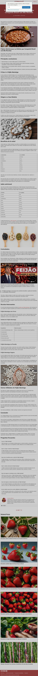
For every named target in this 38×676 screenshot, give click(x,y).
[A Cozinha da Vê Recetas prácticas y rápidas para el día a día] (19, 1)
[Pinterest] (4, 505)
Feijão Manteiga (13, 220)
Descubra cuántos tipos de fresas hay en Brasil (12, 563)
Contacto (26, 673)
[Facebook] (5, 505)
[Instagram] (3, 671)
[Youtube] (1, 505)
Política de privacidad (9, 673)
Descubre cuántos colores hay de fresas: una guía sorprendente (16, 614)
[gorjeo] (21, 510)
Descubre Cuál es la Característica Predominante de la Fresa (15, 588)
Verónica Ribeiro (17, 15)
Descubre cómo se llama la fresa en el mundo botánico (14, 538)
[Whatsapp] (16, 510)
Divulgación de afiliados (19, 673)
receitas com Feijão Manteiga (24, 307)
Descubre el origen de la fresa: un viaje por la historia (14, 639)
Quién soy (2, 673)
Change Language (26, 7)
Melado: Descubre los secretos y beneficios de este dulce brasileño (17, 664)
